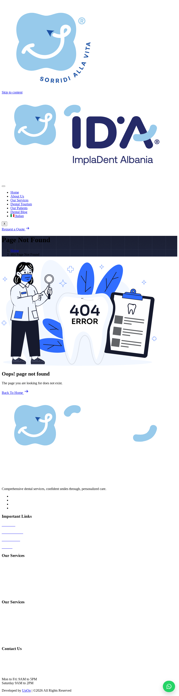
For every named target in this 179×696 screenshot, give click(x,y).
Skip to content (12, 92)
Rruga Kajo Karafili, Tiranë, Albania (27, 672)
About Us (17, 196)
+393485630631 (13, 664)
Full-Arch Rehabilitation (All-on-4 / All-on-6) (33, 571)
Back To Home (13, 393)
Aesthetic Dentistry (15, 586)
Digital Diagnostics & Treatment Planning (30, 640)
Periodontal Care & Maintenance (24, 618)
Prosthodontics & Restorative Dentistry (28, 579)
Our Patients (19, 208)
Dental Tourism (21, 204)
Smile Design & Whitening (20, 625)
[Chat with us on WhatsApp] (169, 686)
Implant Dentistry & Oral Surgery (25, 564)
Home (14, 192)
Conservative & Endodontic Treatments (29, 610)
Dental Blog (18, 212)
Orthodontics (11, 594)
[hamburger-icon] (3, 186)
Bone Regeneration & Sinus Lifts (25, 633)
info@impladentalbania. (18, 657)
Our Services (19, 200)
